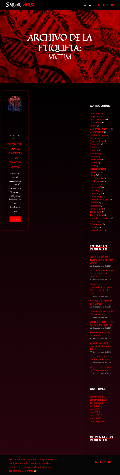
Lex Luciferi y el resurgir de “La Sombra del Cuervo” (101, 273)
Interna (93, 165)
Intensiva (94, 162)
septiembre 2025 (98, 396)
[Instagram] (108, 5)
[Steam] (99, 5)
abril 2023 (95, 412)
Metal (92, 175)
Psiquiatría (95, 205)
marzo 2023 (96, 415)
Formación (95, 144)
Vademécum (96, 230)
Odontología (96, 193)
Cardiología (95, 122)
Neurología (95, 190)
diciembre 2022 (97, 421)
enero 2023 (95, 418)
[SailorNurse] (20, 5)
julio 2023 (95, 406)
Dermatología (96, 132)
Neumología (96, 187)
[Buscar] (84, 5)
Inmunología (96, 159)
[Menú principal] (90, 5)
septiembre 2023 (98, 399)
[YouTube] (112, 5)
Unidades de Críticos (100, 218)
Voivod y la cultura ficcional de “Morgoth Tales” (100, 346)
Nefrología (95, 184)
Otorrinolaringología (99, 199)
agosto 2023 (96, 403)
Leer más (15, 219)
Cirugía (93, 125)
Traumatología (97, 215)
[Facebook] (103, 5)
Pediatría (94, 202)
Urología (94, 227)
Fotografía (98, 178)
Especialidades (97, 141)
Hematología (96, 153)
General (93, 147)
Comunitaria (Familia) (100, 129)
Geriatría (94, 150)
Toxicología (95, 212)
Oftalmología (96, 196)
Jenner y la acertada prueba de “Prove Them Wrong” (101, 259)
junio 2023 (95, 409)
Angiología (95, 116)
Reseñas (98, 181)
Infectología (95, 156)
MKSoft (37, 467)
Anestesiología (97, 113)
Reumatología (96, 209)
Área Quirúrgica (97, 119)
